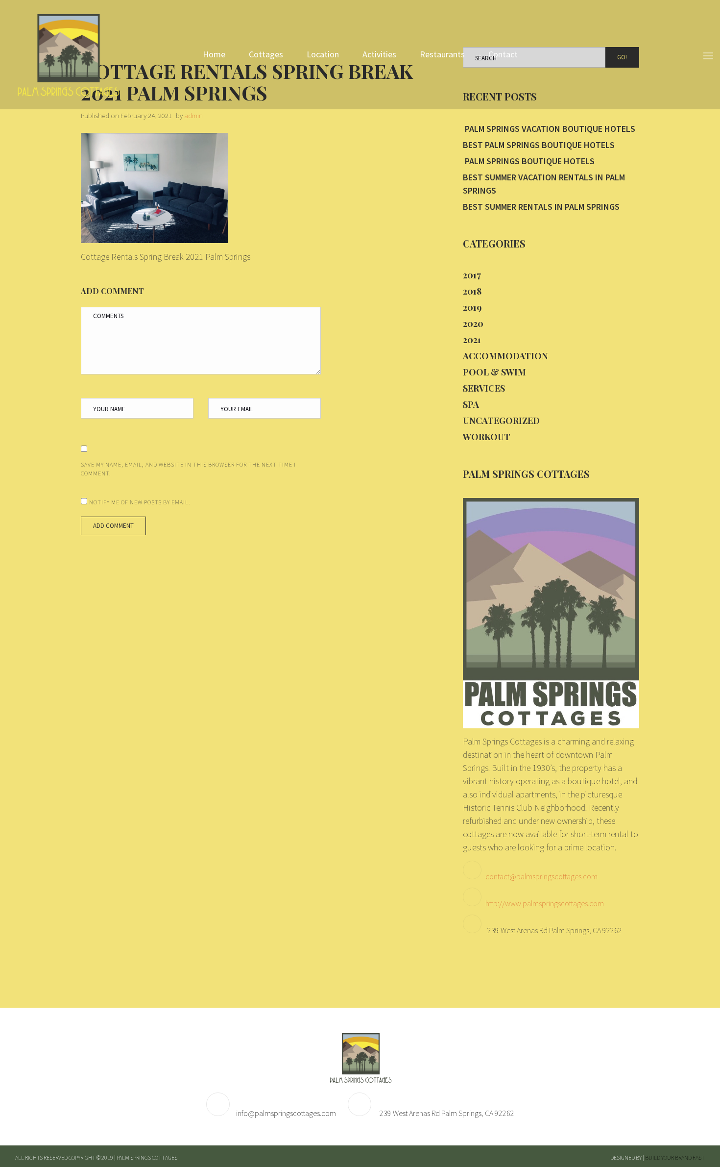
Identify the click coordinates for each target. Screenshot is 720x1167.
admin (193, 115)
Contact (503, 54)
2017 (472, 275)
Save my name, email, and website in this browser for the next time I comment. (188, 469)
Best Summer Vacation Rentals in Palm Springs (544, 184)
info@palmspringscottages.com (286, 1113)
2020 (473, 323)
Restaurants (442, 54)
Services (484, 388)
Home (214, 54)
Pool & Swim (494, 372)
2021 (472, 340)
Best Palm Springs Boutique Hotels (539, 144)
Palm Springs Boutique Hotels (529, 161)
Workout (486, 437)
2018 (472, 291)
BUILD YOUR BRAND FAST (675, 1157)
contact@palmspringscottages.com (541, 876)
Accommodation (505, 356)
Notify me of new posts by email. (140, 502)
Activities (379, 54)
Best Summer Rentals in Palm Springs (541, 206)
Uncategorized (501, 420)
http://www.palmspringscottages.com (544, 903)
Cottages (266, 54)
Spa (471, 404)
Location (323, 54)
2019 (472, 307)
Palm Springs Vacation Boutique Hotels (549, 128)
